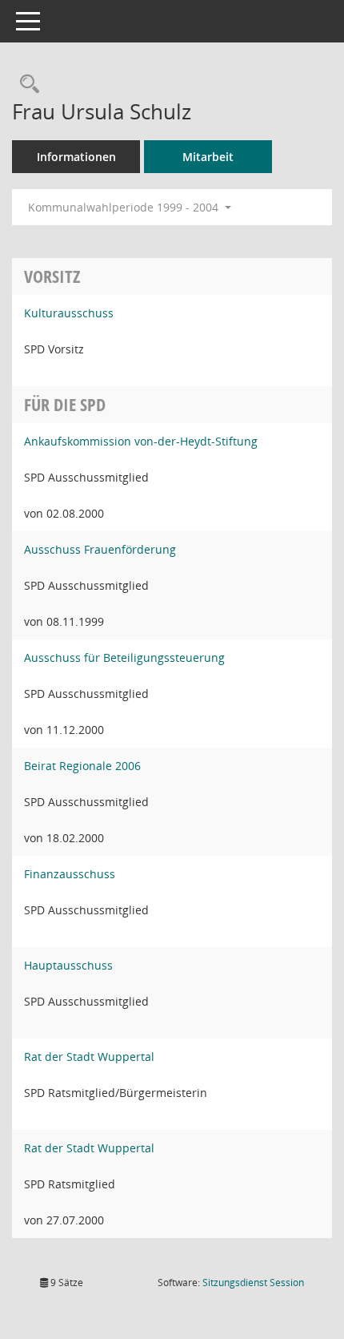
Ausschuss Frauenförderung (100, 549)
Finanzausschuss (69, 873)
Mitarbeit (208, 156)
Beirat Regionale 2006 (82, 765)
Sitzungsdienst (253, 1282)
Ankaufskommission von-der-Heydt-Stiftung (141, 441)
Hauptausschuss (68, 965)
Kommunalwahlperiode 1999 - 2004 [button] (125, 207)
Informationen (76, 156)
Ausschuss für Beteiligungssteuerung (124, 657)
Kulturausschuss (69, 313)
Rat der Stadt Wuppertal (89, 1056)
